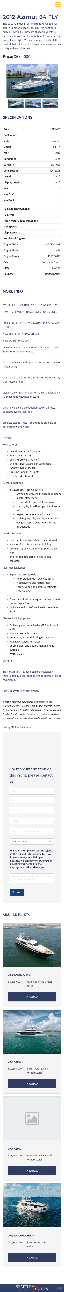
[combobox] (32, 841)
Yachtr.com (26, 727)
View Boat (32, 997)
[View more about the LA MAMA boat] (32, 1205)
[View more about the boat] (32, 1031)
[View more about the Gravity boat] (32, 944)
